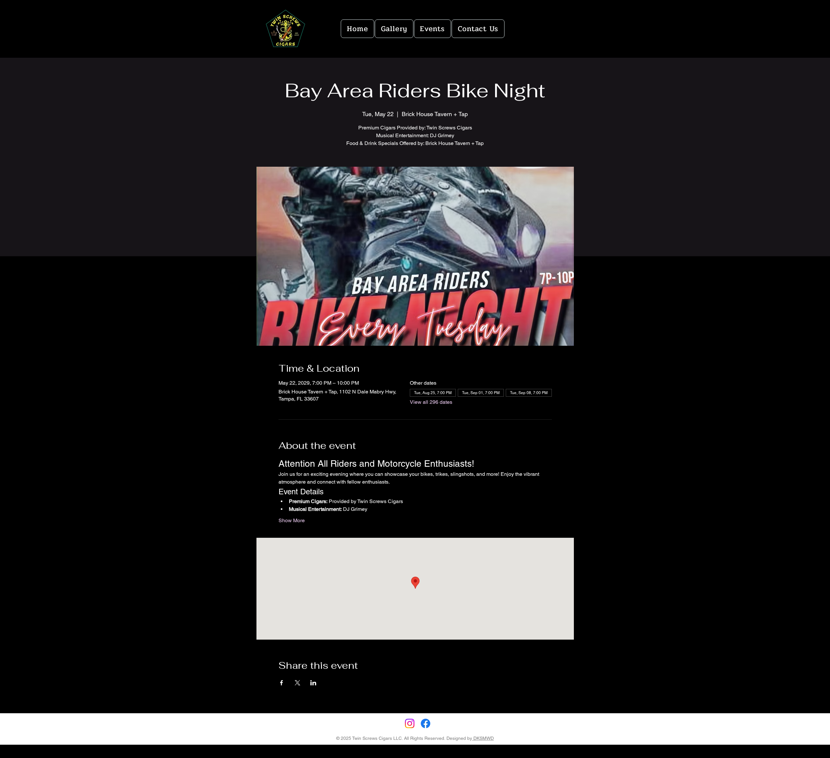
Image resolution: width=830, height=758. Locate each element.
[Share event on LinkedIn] (313, 682)
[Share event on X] (297, 682)
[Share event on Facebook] (282, 682)
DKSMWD (483, 738)
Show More (292, 520)
